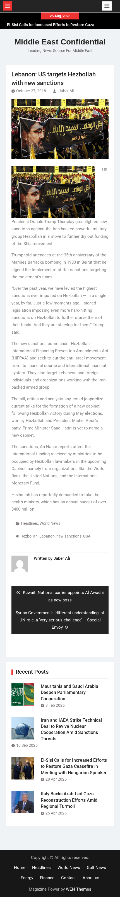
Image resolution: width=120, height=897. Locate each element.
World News (50, 523)
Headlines (29, 523)
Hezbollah (29, 536)
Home (19, 867)
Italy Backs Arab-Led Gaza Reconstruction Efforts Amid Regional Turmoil (69, 800)
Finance (47, 877)
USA (86, 536)
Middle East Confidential (60, 42)
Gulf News (96, 867)
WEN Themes (78, 889)
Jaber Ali (66, 91)
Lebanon (47, 536)
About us (91, 877)
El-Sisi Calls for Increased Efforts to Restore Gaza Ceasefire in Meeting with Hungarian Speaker (74, 766)
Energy (27, 877)
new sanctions (68, 536)
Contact (68, 877)
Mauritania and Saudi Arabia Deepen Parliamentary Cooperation (69, 692)
